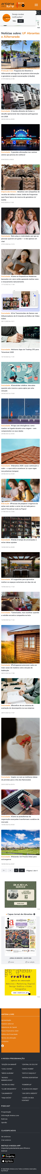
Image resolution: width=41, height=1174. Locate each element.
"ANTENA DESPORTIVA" (30, 1078)
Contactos (4, 1041)
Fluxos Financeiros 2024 (9, 1031)
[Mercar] (20, 894)
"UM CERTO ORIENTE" (29, 1093)
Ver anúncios (6, 1137)
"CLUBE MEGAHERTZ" (9, 1089)
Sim (20, 21)
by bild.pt (4, 1171)
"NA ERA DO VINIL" (8, 1085)
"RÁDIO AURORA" (7, 1073)
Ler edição (30, 962)
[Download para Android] (19, 1156)
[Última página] (22, 870)
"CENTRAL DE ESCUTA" (30, 1064)
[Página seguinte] (16, 870)
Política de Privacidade (9, 1034)
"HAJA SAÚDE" (6, 1098)
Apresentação (6, 1020)
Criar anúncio (6, 1140)
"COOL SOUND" (7, 1069)
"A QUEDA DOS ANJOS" (30, 1089)
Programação (6, 1112)
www (12, 962)
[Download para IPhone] (20, 1161)
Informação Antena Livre (10, 1115)
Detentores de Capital (9, 1027)
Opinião (4, 1122)
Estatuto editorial (7, 1024)
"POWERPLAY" (27, 1085)
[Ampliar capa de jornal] (20, 936)
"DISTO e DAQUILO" (29, 1073)
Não (14, 21)
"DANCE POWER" (28, 1069)
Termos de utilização (8, 1038)
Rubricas (4, 1119)
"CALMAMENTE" (7, 1093)
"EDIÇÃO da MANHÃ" (9, 1064)
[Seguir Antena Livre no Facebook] (2, 1046)
